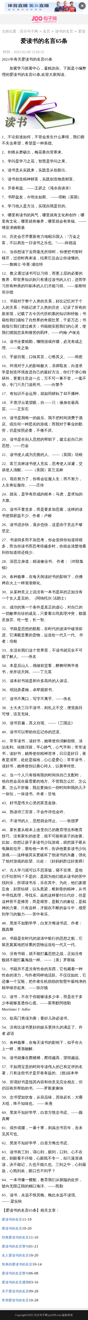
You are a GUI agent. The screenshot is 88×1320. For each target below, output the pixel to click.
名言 (46, 31)
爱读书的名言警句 (15, 1246)
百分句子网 (29, 31)
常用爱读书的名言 (15, 1300)
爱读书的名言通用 (15, 1282)
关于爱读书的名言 (15, 1291)
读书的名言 (64, 31)
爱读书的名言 (12, 1219)
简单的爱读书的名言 (17, 1264)
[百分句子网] (44, 19)
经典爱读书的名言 (15, 1237)
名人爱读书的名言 (15, 1255)
